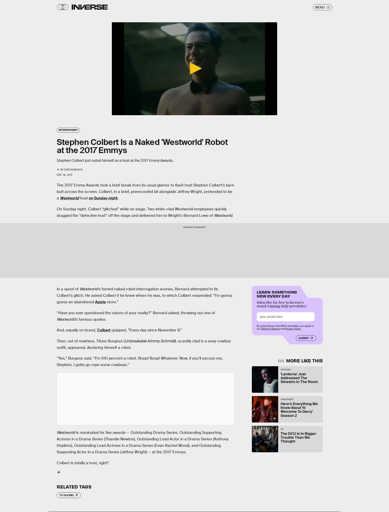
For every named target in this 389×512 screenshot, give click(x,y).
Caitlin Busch (73, 169)
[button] (194, 68)
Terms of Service (270, 328)
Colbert (104, 330)
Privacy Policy (293, 328)
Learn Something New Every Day (277, 293)
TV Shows (66, 495)
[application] (194, 68)
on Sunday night (103, 198)
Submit (303, 338)
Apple (100, 301)
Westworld (69, 198)
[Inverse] (89, 7)
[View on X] (145, 398)
